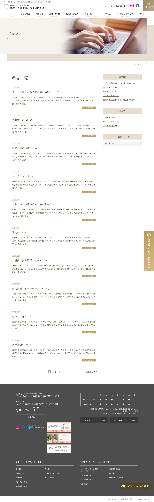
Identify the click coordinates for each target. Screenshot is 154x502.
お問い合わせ (148, 7)
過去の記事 (90, 371)
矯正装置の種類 (114, 469)
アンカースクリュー (111, 95)
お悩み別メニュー (22, 486)
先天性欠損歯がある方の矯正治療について (120, 83)
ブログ (47, 482)
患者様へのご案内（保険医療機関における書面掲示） (120, 413)
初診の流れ (84, 484)
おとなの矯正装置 (86, 480)
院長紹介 (19, 477)
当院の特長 (20, 473)
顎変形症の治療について (113, 91)
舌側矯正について (110, 87)
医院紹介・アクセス (52, 473)
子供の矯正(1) (109, 117)
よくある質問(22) (110, 125)
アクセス (86, 420)
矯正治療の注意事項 (116, 477)
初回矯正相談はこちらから (149, 253)
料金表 (47, 469)
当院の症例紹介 (21, 482)
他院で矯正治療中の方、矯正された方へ (119, 99)
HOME (18, 469)
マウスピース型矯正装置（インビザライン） (89, 470)
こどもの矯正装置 (86, 475)
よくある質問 (89, 108)
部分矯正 (112, 473)
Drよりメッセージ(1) (111, 121)
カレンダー (117, 420)
